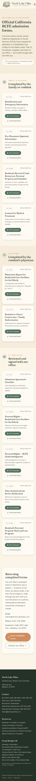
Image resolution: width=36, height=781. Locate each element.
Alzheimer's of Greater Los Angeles (13, 722)
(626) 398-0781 (27, 698)
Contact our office (16, 646)
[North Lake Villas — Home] (16, 4)
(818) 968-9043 (15, 700)
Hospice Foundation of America (12, 725)
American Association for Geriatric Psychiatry (16, 731)
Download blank (15, 121)
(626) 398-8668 (18, 621)
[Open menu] (34, 4)
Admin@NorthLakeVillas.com (17, 617)
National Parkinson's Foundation (12, 734)
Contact (4, 778)
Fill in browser (14, 116)
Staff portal (17, 778)
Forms (10, 778)
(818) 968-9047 (25, 709)
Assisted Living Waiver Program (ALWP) (15, 728)
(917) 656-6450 (25, 706)
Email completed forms (17, 637)
